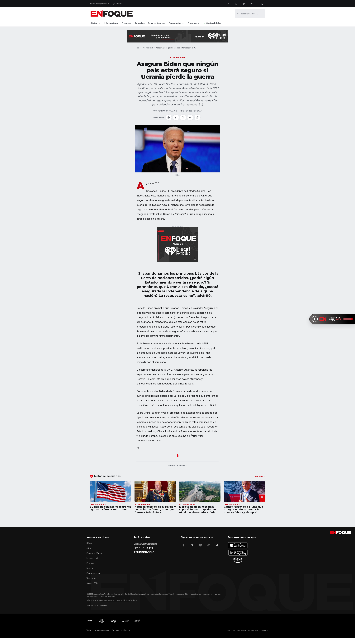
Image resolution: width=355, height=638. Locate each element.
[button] (177, 148)
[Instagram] (244, 3)
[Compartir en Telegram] (190, 117)
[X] (236, 3)
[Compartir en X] (183, 117)
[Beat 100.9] (101, 621)
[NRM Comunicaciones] (90, 621)
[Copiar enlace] (197, 117)
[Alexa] (238, 560)
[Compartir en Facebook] (176, 117)
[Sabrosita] (137, 621)
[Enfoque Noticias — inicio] (111, 13)
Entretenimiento (156, 23)
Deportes (139, 23)
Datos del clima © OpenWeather (97, 605)
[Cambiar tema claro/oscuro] (262, 3)
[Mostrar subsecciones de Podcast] (198, 23)
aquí (155, 543)
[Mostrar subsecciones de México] (99, 23)
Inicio (137, 48)
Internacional (111, 23)
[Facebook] (228, 3)
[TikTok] (217, 545)
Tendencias (174, 23)
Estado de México (94, 553)
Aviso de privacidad (102, 630)
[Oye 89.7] (113, 621)
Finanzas (126, 23)
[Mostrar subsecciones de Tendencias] (183, 23)
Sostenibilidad (213, 23)
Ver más (259, 476)
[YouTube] (251, 3)
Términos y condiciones (121, 630)
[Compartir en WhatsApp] (169, 117)
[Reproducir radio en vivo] (315, 319)
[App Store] (238, 545)
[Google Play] (238, 553)
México (93, 23)
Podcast (192, 23)
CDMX (89, 548)
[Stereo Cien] (125, 621)
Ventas (89, 630)
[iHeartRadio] (144, 550)
